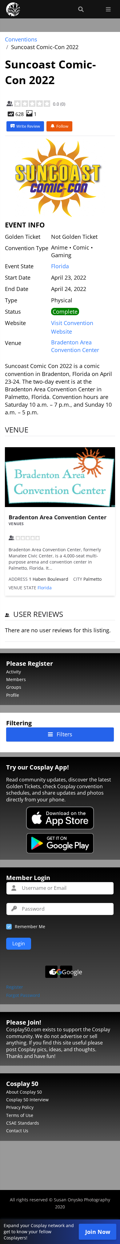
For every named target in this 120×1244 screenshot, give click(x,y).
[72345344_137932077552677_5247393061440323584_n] (60, 177)
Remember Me (30, 926)
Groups (13, 687)
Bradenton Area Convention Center (57, 517)
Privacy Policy (20, 1107)
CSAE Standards (22, 1123)
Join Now (97, 1231)
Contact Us (17, 1131)
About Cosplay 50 (24, 1092)
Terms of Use (19, 1115)
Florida (60, 266)
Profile (12, 695)
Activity (13, 672)
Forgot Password (23, 995)
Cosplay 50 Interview (27, 1100)
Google (67, 972)
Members (16, 679)
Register (14, 987)
